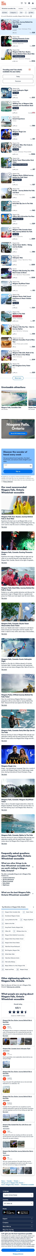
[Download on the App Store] (23, 1212)
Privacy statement (8, 481)
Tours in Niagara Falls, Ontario (10, 1184)
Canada (9, 1181)
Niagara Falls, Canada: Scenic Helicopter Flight (16, 1048)
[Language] (29, 3)
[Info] (30, 16)
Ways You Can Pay (8, 1230)
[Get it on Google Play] (9, 1212)
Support (5, 1218)
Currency (5, 1199)
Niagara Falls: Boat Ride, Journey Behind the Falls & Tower (18, 1152)
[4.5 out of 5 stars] (18, 1012)
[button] (18, 26)
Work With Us (7, 1226)
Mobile (5, 1209)
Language (6, 1191)
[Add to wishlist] (9, 21)
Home (3, 1181)
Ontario (16, 1181)
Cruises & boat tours (9, 877)
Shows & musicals (8, 881)
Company (5, 1222)
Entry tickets (6, 883)
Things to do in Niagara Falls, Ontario (12, 1183)
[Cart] (25, 3)
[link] (18, 26)
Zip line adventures (8, 879)
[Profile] (33, 3)
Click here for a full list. (13, 987)
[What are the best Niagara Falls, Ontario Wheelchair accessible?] (33, 893)
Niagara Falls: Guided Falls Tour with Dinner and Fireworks (17, 1125)
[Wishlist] (22, 3)
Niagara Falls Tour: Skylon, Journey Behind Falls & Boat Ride (17, 1021)
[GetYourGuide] (3, 3)
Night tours (6, 885)
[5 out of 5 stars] (18, 1024)
